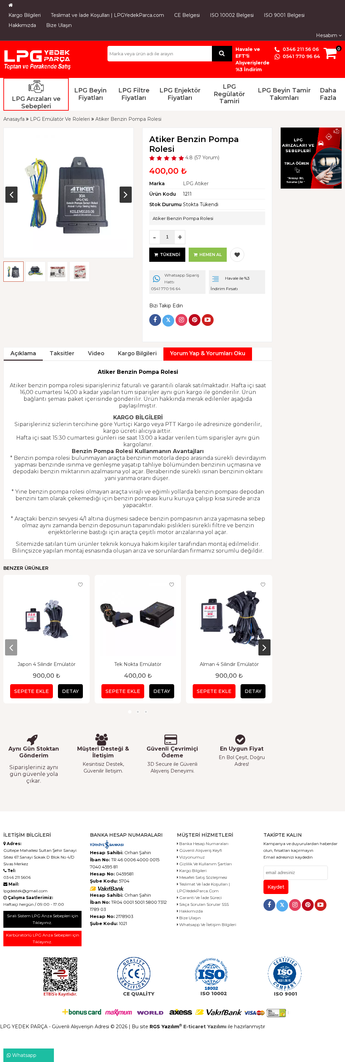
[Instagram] (181, 320)
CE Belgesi (187, 15)
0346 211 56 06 (300, 49)
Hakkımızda (22, 25)
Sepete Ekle (31, 691)
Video (96, 353)
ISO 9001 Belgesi (284, 15)
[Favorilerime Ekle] (237, 255)
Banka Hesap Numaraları (203, 843)
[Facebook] (155, 320)
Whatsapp (23, 1055)
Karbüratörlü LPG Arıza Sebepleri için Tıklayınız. (42, 938)
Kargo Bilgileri (24, 15)
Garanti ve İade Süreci (200, 897)
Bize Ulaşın (59, 25)
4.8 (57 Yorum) (201, 158)
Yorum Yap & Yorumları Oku (207, 353)
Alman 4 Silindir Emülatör (229, 664)
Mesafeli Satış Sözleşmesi (202, 877)
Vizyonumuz (191, 857)
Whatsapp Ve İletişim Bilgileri (207, 924)
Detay (70, 691)
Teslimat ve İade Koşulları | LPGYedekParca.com (107, 15)
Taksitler (62, 353)
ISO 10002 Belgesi (232, 15)
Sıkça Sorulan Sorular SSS (203, 904)
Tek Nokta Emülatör (137, 664)
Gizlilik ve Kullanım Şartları (205, 863)
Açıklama (23, 353)
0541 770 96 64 (300, 56)
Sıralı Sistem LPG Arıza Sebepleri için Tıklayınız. (42, 919)
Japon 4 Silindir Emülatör (46, 664)
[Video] (208, 320)
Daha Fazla (328, 94)
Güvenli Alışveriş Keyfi (200, 850)
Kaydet (276, 887)
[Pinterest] (194, 320)
